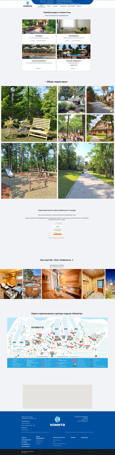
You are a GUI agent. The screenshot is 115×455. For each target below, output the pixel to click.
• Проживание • (73, 36)
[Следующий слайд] (111, 284)
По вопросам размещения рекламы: (64, 0)
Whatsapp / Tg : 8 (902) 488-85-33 (47, 2)
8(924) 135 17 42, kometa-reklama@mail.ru (65, 1)
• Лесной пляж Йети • (39, 61)
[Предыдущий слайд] (3, 284)
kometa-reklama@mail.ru (82, 421)
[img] (57, 420)
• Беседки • (39, 36)
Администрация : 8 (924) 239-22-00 (47, 0)
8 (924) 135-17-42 (84, 419)
